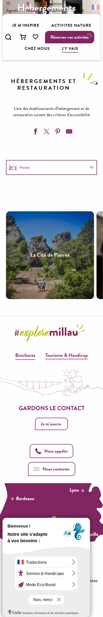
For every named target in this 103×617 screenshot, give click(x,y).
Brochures (25, 355)
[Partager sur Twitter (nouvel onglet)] (46, 132)
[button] (8, 37)
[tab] (46, 167)
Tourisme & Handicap (66, 355)
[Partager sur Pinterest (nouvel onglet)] (57, 132)
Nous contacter (56, 468)
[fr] (95, 7)
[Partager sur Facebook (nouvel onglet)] (34, 132)
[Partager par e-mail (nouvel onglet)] (68, 132)
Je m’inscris (50, 423)
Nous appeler (56, 451)
